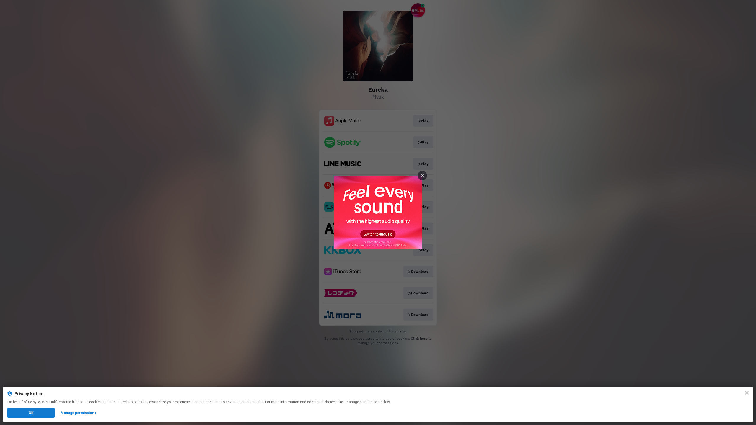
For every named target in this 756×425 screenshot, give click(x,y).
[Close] (747, 393)
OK (31, 413)
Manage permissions (78, 413)
